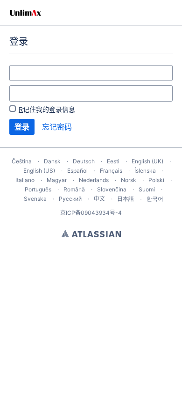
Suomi (147, 189)
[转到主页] (25, 12)
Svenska (35, 198)
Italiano (25, 179)
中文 (99, 198)
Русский (70, 198)
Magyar (57, 179)
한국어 (155, 198)
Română (74, 189)
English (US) (39, 170)
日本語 (125, 199)
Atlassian (91, 233)
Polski (156, 179)
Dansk (52, 161)
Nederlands (94, 179)
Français (111, 170)
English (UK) (147, 161)
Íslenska (145, 170)
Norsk (128, 179)
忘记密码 (57, 127)
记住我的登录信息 (47, 109)
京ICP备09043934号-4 (91, 212)
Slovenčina (111, 189)
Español (77, 170)
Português (38, 189)
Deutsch (84, 161)
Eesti (113, 161)
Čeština (22, 161)
